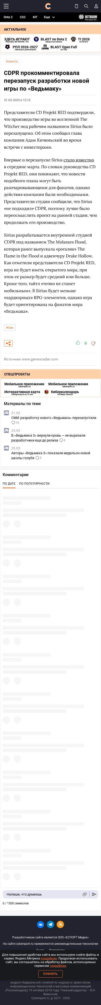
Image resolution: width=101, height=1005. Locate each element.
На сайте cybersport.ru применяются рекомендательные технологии (50, 943)
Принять (50, 974)
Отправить (94, 894)
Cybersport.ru (40, 998)
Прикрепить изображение (84, 894)
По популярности (34, 483)
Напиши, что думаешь (24, 894)
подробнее (49, 958)
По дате (9, 483)
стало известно (78, 160)
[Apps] (76, 6)
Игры (9, 327)
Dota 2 (8, 17)
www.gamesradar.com (40, 359)
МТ (35, 17)
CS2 (22, 17)
